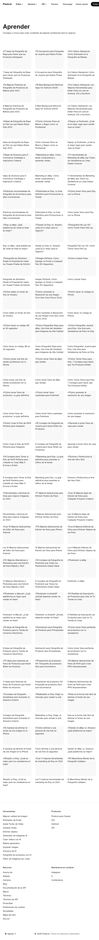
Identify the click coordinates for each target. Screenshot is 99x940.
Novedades (8, 911)
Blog (5, 884)
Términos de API (10, 899)
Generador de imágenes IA (15, 835)
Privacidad (8, 903)
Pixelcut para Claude (60, 816)
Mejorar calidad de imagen (15, 816)
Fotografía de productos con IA (17, 855)
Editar (18, 4)
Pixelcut (7, 4)
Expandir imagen (10, 847)
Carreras (7, 880)
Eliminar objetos (10, 831)
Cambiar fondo (10, 828)
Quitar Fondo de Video (13, 824)
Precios (54, 4)
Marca (6, 891)
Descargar (67, 4)
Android (55, 824)
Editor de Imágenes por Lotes (16, 859)
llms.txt (6, 919)
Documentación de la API (14, 888)
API (43, 4)
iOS (53, 820)
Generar (31, 4)
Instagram (55, 872)
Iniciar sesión (82, 4)
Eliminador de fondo (12, 820)
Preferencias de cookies (14, 907)
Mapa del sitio (9, 915)
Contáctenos (57, 880)
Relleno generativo (11, 843)
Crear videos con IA (12, 839)
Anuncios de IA (10, 851)
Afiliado (6, 876)
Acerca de (7, 872)
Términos (7, 895)
